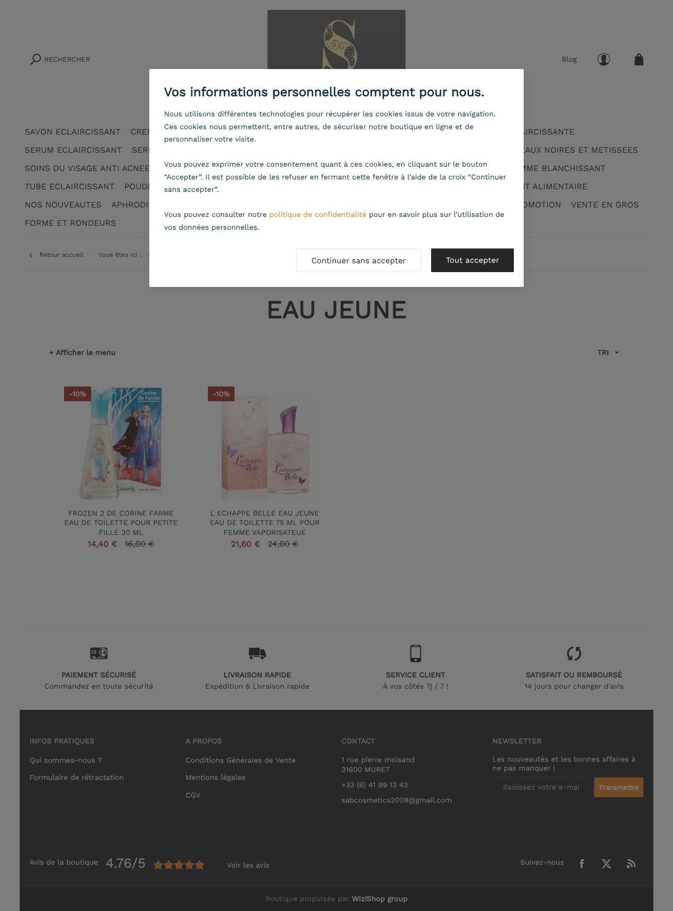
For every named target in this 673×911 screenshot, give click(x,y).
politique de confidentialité (318, 214)
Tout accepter (472, 260)
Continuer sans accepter (358, 260)
